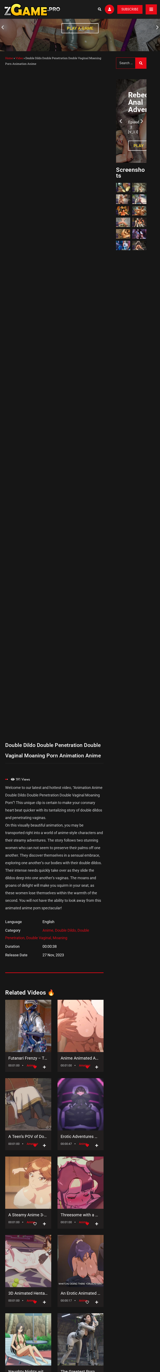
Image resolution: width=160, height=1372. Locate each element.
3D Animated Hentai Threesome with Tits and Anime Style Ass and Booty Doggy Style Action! (28, 1293)
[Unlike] (35, 1067)
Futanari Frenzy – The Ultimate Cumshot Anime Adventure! (28, 1058)
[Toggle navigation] (151, 9)
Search (140, 63)
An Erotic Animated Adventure (80, 1293)
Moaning (60, 938)
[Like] (35, 1224)
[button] (2, 27)
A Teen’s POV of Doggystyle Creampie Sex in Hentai (28, 1136)
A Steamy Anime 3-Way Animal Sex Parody (28, 1214)
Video (19, 58)
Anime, (48, 930)
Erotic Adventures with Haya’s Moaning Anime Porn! (80, 1136)
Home (9, 58)
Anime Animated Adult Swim (80, 1058)
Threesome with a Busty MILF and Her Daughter (80, 1214)
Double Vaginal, (39, 938)
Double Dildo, (66, 930)
